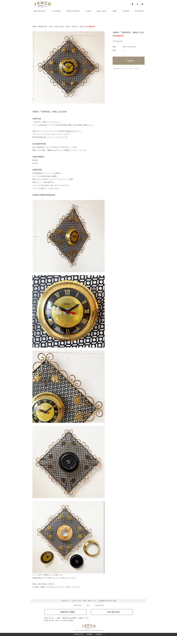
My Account (77, 605)
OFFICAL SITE (79, 634)
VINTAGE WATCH (73, 11)
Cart (88, 605)
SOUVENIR (139, 11)
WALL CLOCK (59, 26)
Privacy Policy (99, 605)
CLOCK (88, 11)
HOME (34, 26)
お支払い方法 (76, 601)
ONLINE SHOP (42, 26)
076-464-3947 (113, 612)
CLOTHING (56, 11)
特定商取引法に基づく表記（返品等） (126, 68)
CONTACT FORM (67, 612)
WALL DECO (101, 11)
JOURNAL (89, 634)
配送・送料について (89, 601)
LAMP (114, 11)
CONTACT (99, 634)
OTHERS (125, 11)
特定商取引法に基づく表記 (107, 601)
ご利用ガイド (65, 601)
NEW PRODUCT (39, 11)
